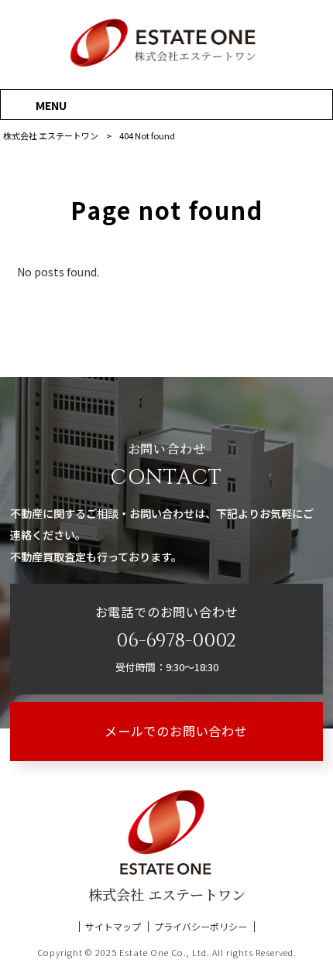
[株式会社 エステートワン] (166, 65)
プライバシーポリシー (200, 926)
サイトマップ (113, 926)
